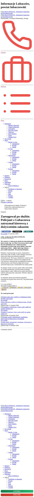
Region (10, 196)
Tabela (14, 147)
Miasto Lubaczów (13, 125)
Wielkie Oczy (12, 137)
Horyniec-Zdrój (13, 130)
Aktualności (15, 144)
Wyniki (14, 145)
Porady (10, 191)
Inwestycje (8, 179)
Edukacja (7, 177)
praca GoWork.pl (13, 185)
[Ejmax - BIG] (7, 202)
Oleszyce (11, 132)
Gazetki (10, 197)
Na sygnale (8, 139)
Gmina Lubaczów (13, 127)
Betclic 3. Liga (12, 142)
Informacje (8, 124)
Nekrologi (8, 182)
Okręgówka (11, 155)
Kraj (9, 192)
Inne (9, 194)
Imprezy (7, 175)
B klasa (10, 169)
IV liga (10, 149)
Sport (6, 140)
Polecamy (7, 184)
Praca (6, 180)
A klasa (10, 162)
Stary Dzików (12, 134)
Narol (10, 135)
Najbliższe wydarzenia (15, 189)
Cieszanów (11, 129)
